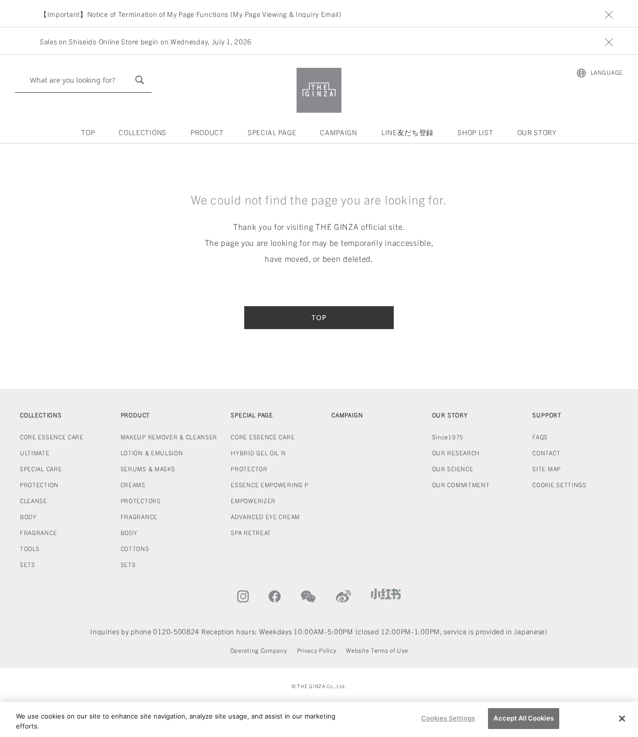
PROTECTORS (141, 500)
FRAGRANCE (38, 532)
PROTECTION (39, 484)
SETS (27, 564)
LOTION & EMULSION (152, 452)
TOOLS (30, 548)
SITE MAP (546, 468)
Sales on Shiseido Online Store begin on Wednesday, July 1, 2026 (146, 41)
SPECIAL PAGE (272, 132)
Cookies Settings (448, 718)
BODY (28, 516)
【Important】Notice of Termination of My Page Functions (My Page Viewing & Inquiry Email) (191, 13)
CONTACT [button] (546, 453)
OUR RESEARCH (456, 452)
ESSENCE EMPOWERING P (269, 484)
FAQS (540, 436)
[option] (323, 14)
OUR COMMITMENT (461, 484)
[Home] (319, 90)
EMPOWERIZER (253, 500)
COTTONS (135, 548)
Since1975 (448, 436)
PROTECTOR (249, 468)
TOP (88, 132)
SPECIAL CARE (41, 468)
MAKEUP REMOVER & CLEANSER (169, 436)
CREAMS (133, 484)
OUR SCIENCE (453, 468)
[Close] (622, 719)
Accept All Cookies (523, 718)
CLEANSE (33, 500)
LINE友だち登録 (407, 132)
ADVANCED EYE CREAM (265, 516)
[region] (319, 719)
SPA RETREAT (251, 532)
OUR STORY (537, 132)
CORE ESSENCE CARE (52, 436)
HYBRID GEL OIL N (258, 452)
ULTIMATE (35, 452)
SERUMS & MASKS (148, 468)
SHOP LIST (475, 132)
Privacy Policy (316, 650)
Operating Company (258, 650)
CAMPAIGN (338, 132)
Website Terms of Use (377, 650)
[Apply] (140, 80)
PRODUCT (207, 132)
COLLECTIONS (142, 132)
